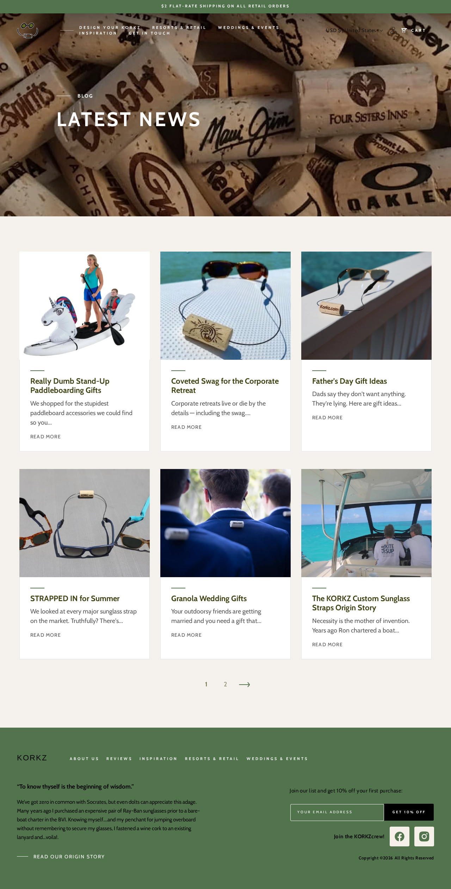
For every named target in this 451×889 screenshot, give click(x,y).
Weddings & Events (277, 758)
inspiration (159, 758)
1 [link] (206, 684)
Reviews (119, 758)
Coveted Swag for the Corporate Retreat (225, 386)
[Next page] (244, 684)
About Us (84, 758)
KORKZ (32, 757)
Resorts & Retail (212, 758)
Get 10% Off (409, 812)
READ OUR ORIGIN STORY (69, 856)
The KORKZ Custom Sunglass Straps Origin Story (361, 603)
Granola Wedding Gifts (209, 598)
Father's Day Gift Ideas (349, 381)
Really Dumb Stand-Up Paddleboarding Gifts (70, 386)
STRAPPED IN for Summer (74, 598)
